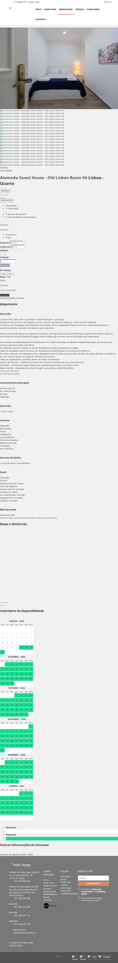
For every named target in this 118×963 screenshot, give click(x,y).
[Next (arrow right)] (4, 197)
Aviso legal (66, 888)
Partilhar (5, 190)
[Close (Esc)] (1, 194)
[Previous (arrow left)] (1, 197)
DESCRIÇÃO (6, 200)
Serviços (79, 9)
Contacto (40, 19)
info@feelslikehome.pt (24, 932)
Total (2, 277)
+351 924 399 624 (21, 881)
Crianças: (4, 257)
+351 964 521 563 (21, 924)
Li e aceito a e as (93, 891)
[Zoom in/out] (7, 194)
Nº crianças (5, 270)
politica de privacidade (91, 890)
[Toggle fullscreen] (4, 194)
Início (38, 9)
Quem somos (93, 9)
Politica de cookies (66, 883)
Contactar (4, 295)
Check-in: (4, 242)
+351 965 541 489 (21, 906)
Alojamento (11, 234)
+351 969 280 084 (21, 898)
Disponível (11, 834)
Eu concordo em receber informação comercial (91, 899)
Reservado (11, 827)
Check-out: (5, 246)
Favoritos (108, 2)
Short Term (50, 9)
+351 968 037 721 (21, 915)
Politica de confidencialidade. (69, 892)
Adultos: (4, 250)
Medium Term (66, 9)
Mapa (8, 237)
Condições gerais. (66, 878)
